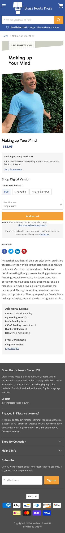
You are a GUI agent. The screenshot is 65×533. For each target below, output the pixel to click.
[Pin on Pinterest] (24, 251)
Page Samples (12, 348)
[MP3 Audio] (20, 196)
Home (5, 36)
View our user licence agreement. (32, 225)
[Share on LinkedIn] (17, 251)
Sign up (51, 480)
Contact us (44, 234)
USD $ (30, 496)
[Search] (58, 20)
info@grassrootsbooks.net (15, 403)
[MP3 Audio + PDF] (41, 196)
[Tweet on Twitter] (11, 251)
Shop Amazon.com (13, 169)
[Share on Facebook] (4, 251)
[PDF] (7, 196)
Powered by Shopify (32, 526)
